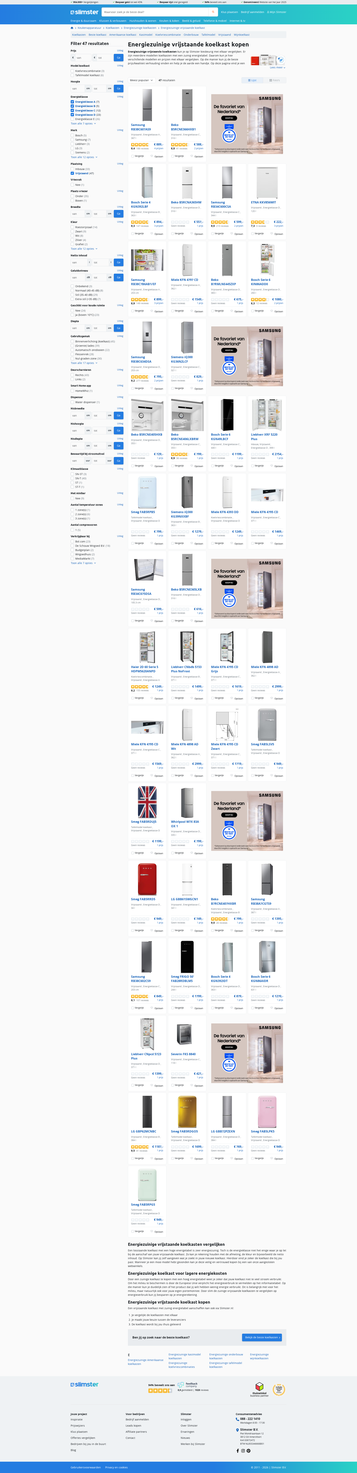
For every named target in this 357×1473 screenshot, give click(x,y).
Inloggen (186, 1419)
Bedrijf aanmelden (252, 12)
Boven (81, 200)
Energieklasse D (88, 114)
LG (78, 148)
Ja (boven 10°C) (87, 315)
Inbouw (82, 169)
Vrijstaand (224, 34)
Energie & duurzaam (83, 20)
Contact (130, 1438)
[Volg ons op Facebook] (238, 1450)
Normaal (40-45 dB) (89, 290)
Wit (79, 235)
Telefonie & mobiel (215, 20)
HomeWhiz (83, 391)
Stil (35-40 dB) (86, 294)
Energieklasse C (88, 110)
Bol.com (82, 541)
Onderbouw (191, 34)
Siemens (82, 152)
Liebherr (82, 144)
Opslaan (159, 156)
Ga (118, 57)
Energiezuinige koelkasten (140, 28)
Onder (82, 196)
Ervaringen (187, 1431)
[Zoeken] (213, 12)
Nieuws (185, 1438)
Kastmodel (145, 34)
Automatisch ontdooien (92, 350)
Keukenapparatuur (89, 28)
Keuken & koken (169, 20)
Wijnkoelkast (242, 34)
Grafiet (81, 244)
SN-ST (80, 474)
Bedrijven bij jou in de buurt (88, 1444)
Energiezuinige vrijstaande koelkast (183, 28)
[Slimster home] (85, 11)
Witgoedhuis (85, 554)
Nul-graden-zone (88, 358)
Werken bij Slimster (193, 1444)
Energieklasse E (87, 119)
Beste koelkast (97, 34)
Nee (79, 185)
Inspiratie (77, 1419)
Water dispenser (87, 402)
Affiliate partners (136, 1431)
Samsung (83, 139)
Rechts (82, 375)
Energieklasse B (87, 106)
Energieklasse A (87, 101)
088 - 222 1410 (250, 1419)
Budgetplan (84, 550)
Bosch (80, 135)
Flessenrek (84, 354)
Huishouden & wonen (142, 20)
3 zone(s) (82, 518)
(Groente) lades (87, 345)
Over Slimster (189, 1425)
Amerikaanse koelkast (122, 34)
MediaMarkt (84, 558)
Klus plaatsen (229, 12)
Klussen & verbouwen (112, 20)
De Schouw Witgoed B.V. (92, 545)
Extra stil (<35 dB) (88, 299)
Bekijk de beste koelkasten (261, 1337)
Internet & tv (237, 20)
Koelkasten (112, 28)
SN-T (80, 478)
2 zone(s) (82, 514)
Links (80, 379)
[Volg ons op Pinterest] (248, 1450)
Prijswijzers (78, 1425)
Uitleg (120, 50)
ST (78, 482)
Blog (73, 1450)
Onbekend (83, 286)
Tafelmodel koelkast (89, 75)
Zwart (80, 231)
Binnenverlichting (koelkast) (95, 341)
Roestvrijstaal (86, 227)
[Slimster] (73, 27)
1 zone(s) (82, 510)
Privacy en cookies (116, 1467)
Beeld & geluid (191, 20)
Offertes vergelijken (83, 1438)
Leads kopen (133, 1425)
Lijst (253, 80)
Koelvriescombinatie (168, 34)
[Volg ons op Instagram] (243, 1450)
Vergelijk (139, 156)
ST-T (79, 487)
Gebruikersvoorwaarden (86, 1467)
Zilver (80, 240)
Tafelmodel (208, 34)
